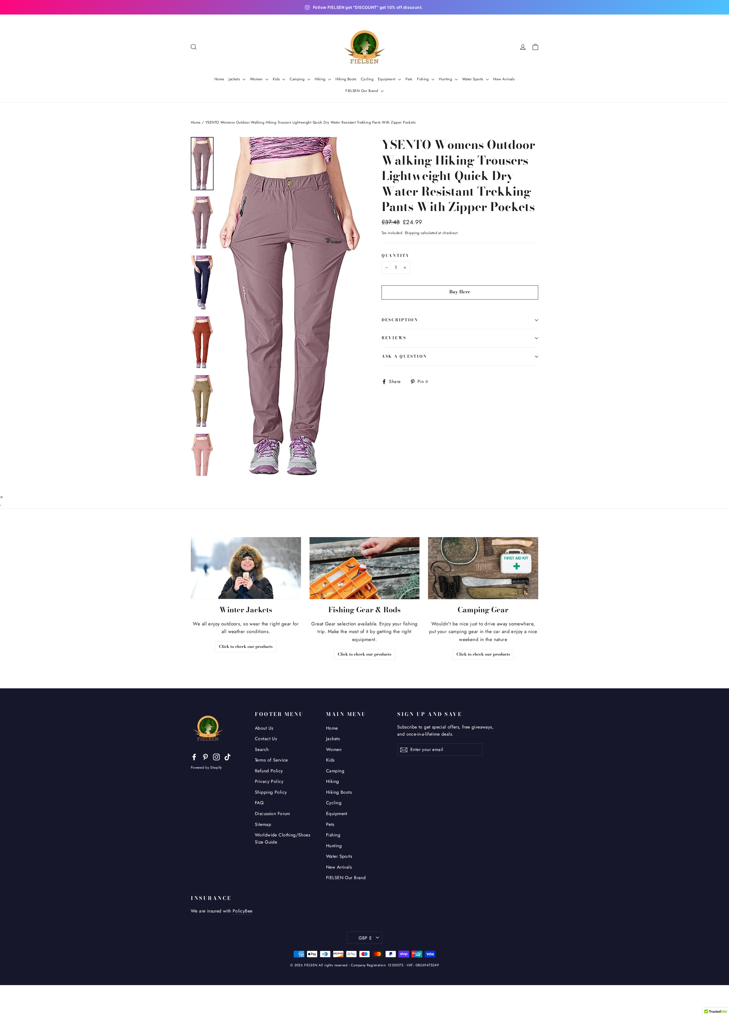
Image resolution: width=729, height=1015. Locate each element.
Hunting (446, 79)
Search (262, 749)
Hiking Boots (345, 79)
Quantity (395, 256)
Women (257, 79)
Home (219, 79)
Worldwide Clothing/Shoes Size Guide (282, 838)
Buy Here (459, 291)
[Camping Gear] (483, 568)
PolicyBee (243, 911)
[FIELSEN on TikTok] (227, 756)
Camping (298, 79)
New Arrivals (504, 79)
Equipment (387, 79)
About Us (264, 728)
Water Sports (473, 79)
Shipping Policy (271, 792)
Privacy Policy (269, 781)
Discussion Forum (272, 813)
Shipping (412, 233)
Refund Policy (269, 771)
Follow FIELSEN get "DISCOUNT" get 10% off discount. (368, 7)
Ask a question (404, 356)
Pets (409, 79)
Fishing (423, 79)
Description (400, 320)
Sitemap (263, 824)
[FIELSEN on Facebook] (194, 756)
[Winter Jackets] (246, 568)
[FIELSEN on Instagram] (216, 756)
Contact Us (266, 738)
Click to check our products (246, 646)
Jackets (235, 79)
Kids (277, 79)
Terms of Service (271, 760)
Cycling (367, 79)
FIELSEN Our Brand (362, 90)
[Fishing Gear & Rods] (365, 568)
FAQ (259, 802)
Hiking (321, 79)
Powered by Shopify (206, 767)
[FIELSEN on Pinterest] (205, 756)
